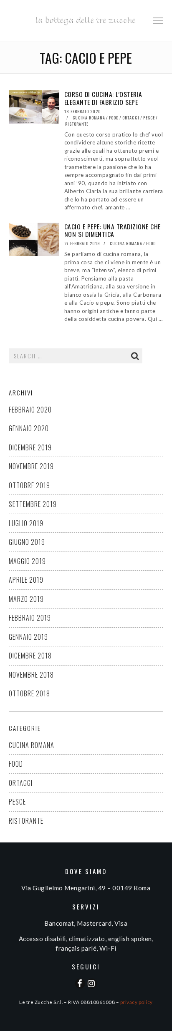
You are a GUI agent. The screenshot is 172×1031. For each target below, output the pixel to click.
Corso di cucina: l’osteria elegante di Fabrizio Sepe (103, 98)
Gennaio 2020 (29, 428)
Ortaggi (130, 117)
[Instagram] (92, 984)
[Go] (135, 356)
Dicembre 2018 (30, 656)
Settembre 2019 (33, 504)
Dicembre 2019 (30, 447)
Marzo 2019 (26, 599)
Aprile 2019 (26, 580)
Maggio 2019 (27, 561)
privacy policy (136, 1002)
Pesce (149, 117)
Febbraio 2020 (30, 410)
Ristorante (77, 124)
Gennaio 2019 (28, 637)
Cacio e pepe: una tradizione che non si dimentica (112, 230)
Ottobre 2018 (29, 693)
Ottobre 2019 (29, 485)
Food (114, 117)
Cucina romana (89, 117)
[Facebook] (80, 984)
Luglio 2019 (26, 523)
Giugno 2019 (27, 542)
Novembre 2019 (31, 466)
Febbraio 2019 (30, 618)
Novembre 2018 (31, 675)
